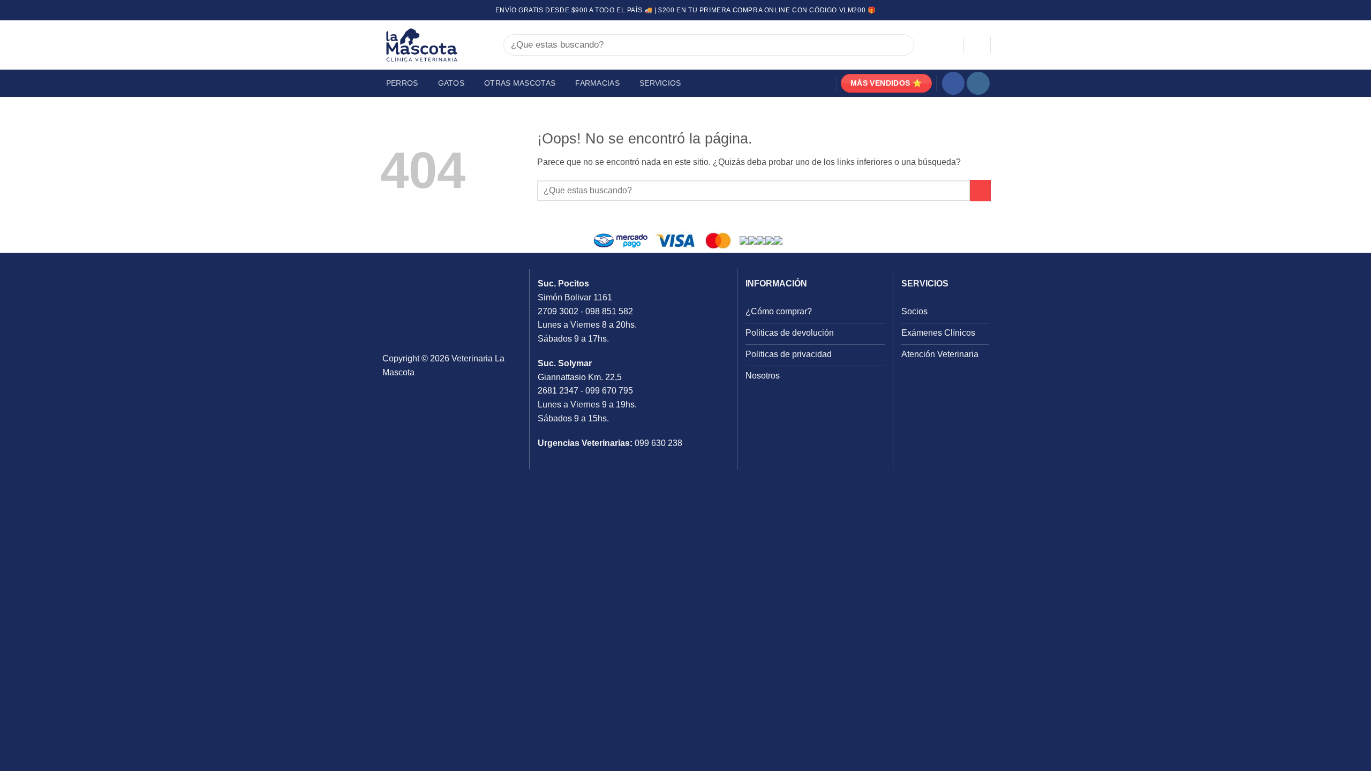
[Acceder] (950, 45)
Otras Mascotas (519, 83)
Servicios (660, 83)
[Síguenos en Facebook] (953, 83)
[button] (977, 45)
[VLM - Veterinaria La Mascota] (433, 45)
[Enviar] (900, 45)
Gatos (451, 83)
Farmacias (597, 83)
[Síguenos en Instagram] (978, 83)
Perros (402, 83)
